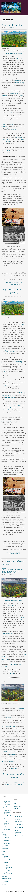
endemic (11, 673)
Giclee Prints (4, 875)
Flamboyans (16, 561)
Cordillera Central (13, 93)
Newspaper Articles (6, 878)
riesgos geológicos (10, 397)
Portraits (6, 865)
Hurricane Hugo (10, 605)
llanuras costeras (5, 363)
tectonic (5, 117)
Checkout (3, 834)
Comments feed (17, 806)
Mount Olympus (13, 664)
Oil (14, 560)
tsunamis (3, 124)
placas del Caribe (19, 406)
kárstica (23, 363)
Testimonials (7, 828)
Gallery (3, 854)
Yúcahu (8, 663)
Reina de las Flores (10, 351)
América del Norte (8, 408)
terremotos (22, 392)
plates (10, 113)
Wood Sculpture (8, 873)
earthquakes (19, 123)
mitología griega (12, 761)
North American (7, 139)
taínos (3, 718)
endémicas (14, 768)
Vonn (12, 27)
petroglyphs (4, 659)
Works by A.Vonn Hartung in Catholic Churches (19, 826)
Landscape (10, 560)
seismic (12, 124)
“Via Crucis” (7, 837)
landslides (4, 126)
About (2, 807)
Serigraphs (6, 872)
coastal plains (4, 95)
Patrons (6, 826)
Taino (20, 619)
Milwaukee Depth (5, 150)
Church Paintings (5, 835)
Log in (14, 803)
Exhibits (6, 820)
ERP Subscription (5, 853)
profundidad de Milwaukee (8, 421)
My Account (4, 876)
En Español (6, 879)
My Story (6, 824)
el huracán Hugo (22, 708)
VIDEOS (3, 883)
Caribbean (13, 129)
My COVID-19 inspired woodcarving (18, 830)
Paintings (17, 560)
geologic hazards (11, 128)
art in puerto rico (9, 561)
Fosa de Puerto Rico (8, 410)
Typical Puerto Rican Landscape (16, 563)
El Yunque (8, 717)
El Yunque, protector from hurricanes (12, 570)
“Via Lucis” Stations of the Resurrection (7, 840)
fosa (5, 371)
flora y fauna (4, 751)
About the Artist (8, 809)
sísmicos (16, 393)
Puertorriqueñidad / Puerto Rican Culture (8, 868)
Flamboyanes (4, 350)
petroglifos (12, 754)
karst (21, 95)
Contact (3, 851)
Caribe (15, 399)
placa (16, 378)
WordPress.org (16, 808)
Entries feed (16, 805)
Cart (2, 832)
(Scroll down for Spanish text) (14, 53)
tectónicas (6, 386)
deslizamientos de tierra (7, 395)
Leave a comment (5, 564)
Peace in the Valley (11, 25)
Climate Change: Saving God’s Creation (5, 848)
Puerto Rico (18, 58)
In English (6, 881)
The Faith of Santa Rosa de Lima (18, 821)
